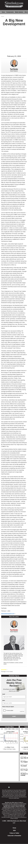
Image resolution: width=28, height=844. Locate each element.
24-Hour (9, 749)
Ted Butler (14, 69)
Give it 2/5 (3, 669)
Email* (3, 694)
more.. (14, 749)
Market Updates (19, 12)
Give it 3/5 (4, 669)
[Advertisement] (14, 41)
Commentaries (10, 12)
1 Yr (17, 729)
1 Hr (6, 729)
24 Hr (2, 729)
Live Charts (9, 747)
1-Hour (4, 749)
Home (3, 12)
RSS (14, 830)
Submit (14, 716)
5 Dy (13, 729)
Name (3, 700)
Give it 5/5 (7, 669)
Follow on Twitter (14, 833)
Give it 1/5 (1, 669)
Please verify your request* (8, 706)
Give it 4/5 (5, 669)
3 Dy (9, 729)
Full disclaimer (16, 817)
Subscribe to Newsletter (14, 835)
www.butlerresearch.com (7, 613)
